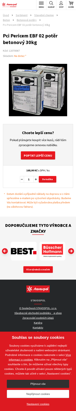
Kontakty (38, 327)
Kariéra (38, 322)
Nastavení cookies (38, 404)
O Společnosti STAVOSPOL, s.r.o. (38, 308)
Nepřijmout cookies (38, 393)
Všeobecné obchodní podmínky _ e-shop (38, 313)
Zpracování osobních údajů (38, 318)
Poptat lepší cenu (38, 155)
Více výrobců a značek (38, 269)
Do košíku (47, 179)
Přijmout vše (38, 383)
